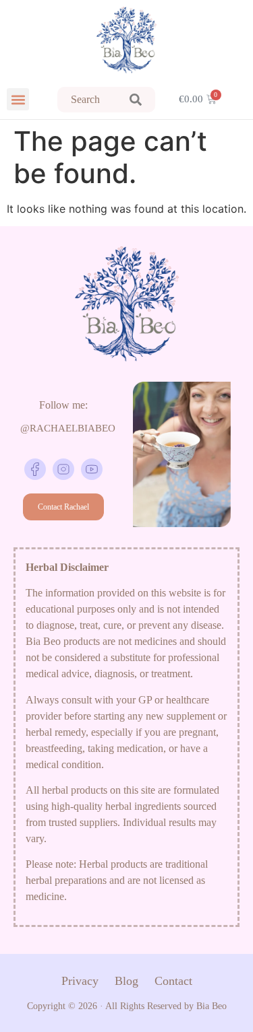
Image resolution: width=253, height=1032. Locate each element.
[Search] (135, 99)
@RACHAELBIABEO (67, 428)
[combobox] (86, 99)
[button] (18, 99)
